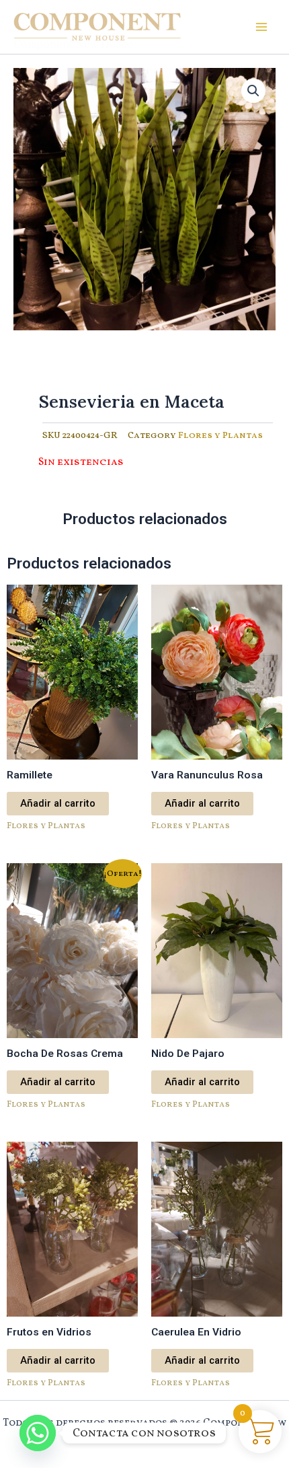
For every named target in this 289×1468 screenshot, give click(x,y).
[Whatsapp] (37, 1433)
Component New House (73, 43)
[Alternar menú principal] (261, 27)
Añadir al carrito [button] (57, 803)
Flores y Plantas (220, 435)
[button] (253, 91)
